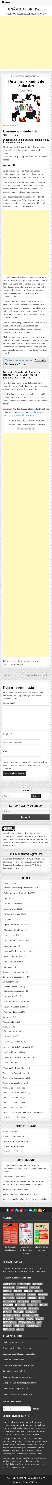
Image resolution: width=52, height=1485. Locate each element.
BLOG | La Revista (10, 1131)
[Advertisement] (26, 42)
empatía (41, 1297)
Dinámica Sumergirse (13, 1342)
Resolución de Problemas (15, 951)
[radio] (18, 429)
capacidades (37, 1284)
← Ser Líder (6, 675)
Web (5, 751)
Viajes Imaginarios (12, 962)
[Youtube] (21, 1210)
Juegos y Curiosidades (14, 1007)
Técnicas (6, 1027)
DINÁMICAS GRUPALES (26, 9)
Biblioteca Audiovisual (14, 991)
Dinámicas (7, 883)
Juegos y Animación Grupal (15, 1141)
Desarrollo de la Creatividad (17, 1047)
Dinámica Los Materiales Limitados (19, 1354)
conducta (7, 1291)
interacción (8, 415)
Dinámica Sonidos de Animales (26, 83)
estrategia (35, 1301)
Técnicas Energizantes (13, 1107)
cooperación (8, 1294)
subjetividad (19, 1325)
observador (18, 1311)
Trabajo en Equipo (32, 76)
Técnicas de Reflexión (12, 1098)
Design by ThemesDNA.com (26, 1482)
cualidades (42, 1294)
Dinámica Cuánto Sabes (13, 1360)
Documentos (10, 996)
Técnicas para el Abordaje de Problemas (21, 1112)
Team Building (9, 1022)
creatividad (20, 1294)
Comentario (9, 703)
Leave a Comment (26, 90)
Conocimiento (10, 909)
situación (30, 415)
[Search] (44, 1210)
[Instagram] (17, 1210)
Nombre (7, 734)
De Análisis (9, 1036)
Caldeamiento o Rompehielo (17, 893)
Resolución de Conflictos (15, 1068)
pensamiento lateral (30, 1315)
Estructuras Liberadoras (13, 977)
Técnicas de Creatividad (13, 1083)
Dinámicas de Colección (13, 972)
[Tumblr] (26, 1210)
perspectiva (8, 1318)
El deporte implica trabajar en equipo (20, 1383)
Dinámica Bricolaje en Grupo (16, 1389)
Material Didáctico (10, 987)
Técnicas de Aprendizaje (13, 1073)
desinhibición (8, 1297)
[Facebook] (7, 1210)
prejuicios (20, 1318)
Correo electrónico (12, 743)
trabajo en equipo (33, 1325)
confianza (18, 1291)
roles (39, 1322)
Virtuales (8, 967)
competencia (22, 1287)
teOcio (5, 1194)
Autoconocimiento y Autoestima (18, 888)
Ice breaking (8, 982)
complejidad (34, 1287)
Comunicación (18, 76)
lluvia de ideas (9, 1308)
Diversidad (9, 919)
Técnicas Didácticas (11, 1102)
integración (19, 415)
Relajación (8, 1063)
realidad (29, 1318)
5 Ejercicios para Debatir (14, 1371)
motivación (21, 1308)
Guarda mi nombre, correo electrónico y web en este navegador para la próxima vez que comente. (25, 765)
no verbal (7, 1311)
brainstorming (24, 1284)
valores (20, 1329)
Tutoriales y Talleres (12, 1117)
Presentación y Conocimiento (17, 1057)
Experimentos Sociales (13, 1146)
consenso (39, 1291)
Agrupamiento (10, 1031)
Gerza (5, 1189)
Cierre (7, 898)
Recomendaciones (12, 1012)
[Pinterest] (12, 1210)
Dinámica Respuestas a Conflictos (18, 1394)
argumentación (9, 1284)
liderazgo (43, 1304)
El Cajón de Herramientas (14, 1165)
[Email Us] (30, 1210)
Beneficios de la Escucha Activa (17, 1348)
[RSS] (40, 1210)
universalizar (8, 1329)
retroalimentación (26, 1322)
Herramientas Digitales (15, 1001)
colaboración (8, 1287)
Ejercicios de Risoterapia (15, 925)
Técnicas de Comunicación (14, 1078)
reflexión (39, 1318)
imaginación (8, 1304)
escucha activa (35, 412)
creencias (32, 1294)
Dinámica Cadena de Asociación (17, 1377)
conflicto (28, 1291)
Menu (7, 2)
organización (31, 1311)
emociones (32, 1297)
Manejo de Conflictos (13, 930)
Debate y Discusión (13, 914)
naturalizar (34, 1308)
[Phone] (35, 1210)
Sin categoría (8, 1017)
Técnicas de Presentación (14, 1093)
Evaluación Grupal (12, 1052)
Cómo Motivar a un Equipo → (38, 675)
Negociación (9, 935)
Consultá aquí (41, 1271)
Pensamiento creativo (14, 941)
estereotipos (23, 1301)
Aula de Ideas (8, 1199)
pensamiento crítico (11, 1315)
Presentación (10, 946)
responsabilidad (9, 1322)
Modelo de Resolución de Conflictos (19, 1365)
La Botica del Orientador (13, 1177)
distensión (20, 1297)
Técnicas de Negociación (13, 1088)
